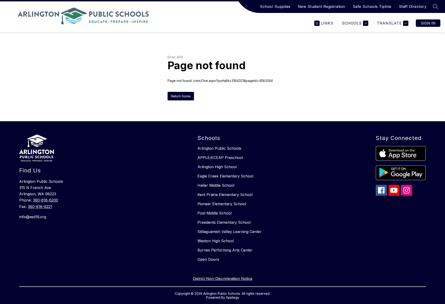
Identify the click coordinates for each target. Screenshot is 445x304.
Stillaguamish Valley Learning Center (229, 231)
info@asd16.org (32, 216)
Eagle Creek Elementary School (225, 176)
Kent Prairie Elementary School (225, 194)
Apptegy (232, 297)
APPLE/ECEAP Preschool (220, 157)
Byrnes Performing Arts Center (225, 250)
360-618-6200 (45, 200)
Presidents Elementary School (224, 222)
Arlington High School (217, 166)
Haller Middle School (215, 185)
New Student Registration (321, 6)
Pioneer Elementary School (221, 204)
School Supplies (275, 6)
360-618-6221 (40, 206)
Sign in (428, 23)
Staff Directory (413, 6)
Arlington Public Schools (219, 148)
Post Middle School (214, 213)
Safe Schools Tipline (372, 6)
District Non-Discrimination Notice (222, 278)
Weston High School (215, 241)
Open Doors (208, 259)
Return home (181, 96)
